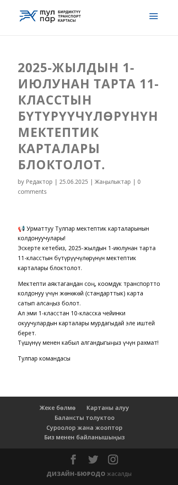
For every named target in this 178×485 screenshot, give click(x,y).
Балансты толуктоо (85, 418)
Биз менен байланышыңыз (84, 437)
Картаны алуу (108, 408)
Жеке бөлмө (58, 408)
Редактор (39, 181)
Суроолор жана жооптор (84, 427)
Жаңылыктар (113, 181)
